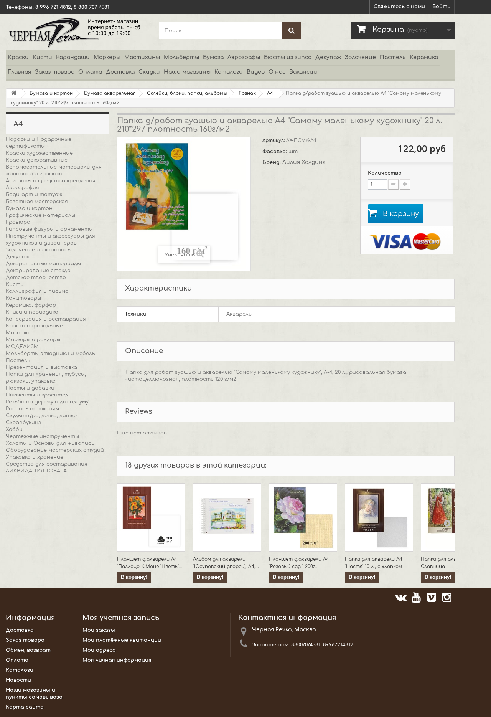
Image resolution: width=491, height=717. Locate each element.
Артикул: (274, 140)
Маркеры (107, 57)
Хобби (14, 429)
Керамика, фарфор (31, 305)
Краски (18, 57)
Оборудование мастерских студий (55, 450)
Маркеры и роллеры (33, 339)
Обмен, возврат (28, 650)
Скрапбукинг (23, 422)
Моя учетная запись (120, 617)
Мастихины (142, 57)
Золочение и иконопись (38, 250)
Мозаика (18, 332)
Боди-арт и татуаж (34, 194)
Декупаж (328, 57)
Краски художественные (39, 153)
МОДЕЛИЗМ (22, 346)
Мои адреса (99, 650)
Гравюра (18, 222)
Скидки (149, 72)
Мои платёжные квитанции (121, 640)
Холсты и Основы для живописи (50, 443)
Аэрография (22, 187)
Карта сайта (25, 707)
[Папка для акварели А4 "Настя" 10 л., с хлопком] (379, 517)
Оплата (90, 72)
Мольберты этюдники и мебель (50, 353)
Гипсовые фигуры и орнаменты (49, 229)
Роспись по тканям (32, 408)
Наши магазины (187, 72)
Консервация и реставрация (46, 319)
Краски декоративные (37, 160)
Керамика (424, 57)
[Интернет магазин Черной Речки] (77, 32)
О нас (277, 72)
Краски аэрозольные (34, 326)
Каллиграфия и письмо (37, 291)
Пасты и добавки (30, 388)
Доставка (120, 72)
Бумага (213, 57)
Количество (385, 173)
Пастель (393, 57)
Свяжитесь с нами (399, 6)
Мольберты (181, 57)
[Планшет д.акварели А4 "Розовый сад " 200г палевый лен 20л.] (303, 517)
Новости (18, 680)
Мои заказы (98, 630)
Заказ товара (54, 72)
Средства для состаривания (46, 464)
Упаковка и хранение (34, 457)
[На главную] (14, 93)
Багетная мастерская (37, 201)
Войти (441, 6)
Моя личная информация (117, 660)
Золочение (360, 57)
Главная (19, 72)
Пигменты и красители (39, 395)
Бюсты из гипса (287, 57)
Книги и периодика (32, 312)
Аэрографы (243, 57)
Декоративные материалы (43, 263)
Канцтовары (23, 298)
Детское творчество (36, 277)
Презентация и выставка (41, 367)
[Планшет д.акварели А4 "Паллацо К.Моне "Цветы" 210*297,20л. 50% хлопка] (151, 517)
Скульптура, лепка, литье (41, 415)
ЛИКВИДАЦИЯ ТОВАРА (36, 471)
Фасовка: (275, 151)
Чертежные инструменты (42, 436)
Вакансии (303, 72)
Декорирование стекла (38, 270)
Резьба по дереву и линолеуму (47, 402)
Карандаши (73, 57)
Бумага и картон (29, 208)
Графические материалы (40, 215)
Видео (256, 72)
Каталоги (228, 72)
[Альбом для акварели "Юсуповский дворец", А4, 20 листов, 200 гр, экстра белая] (227, 517)
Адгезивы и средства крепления (51, 180)
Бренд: (272, 162)
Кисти (42, 57)
